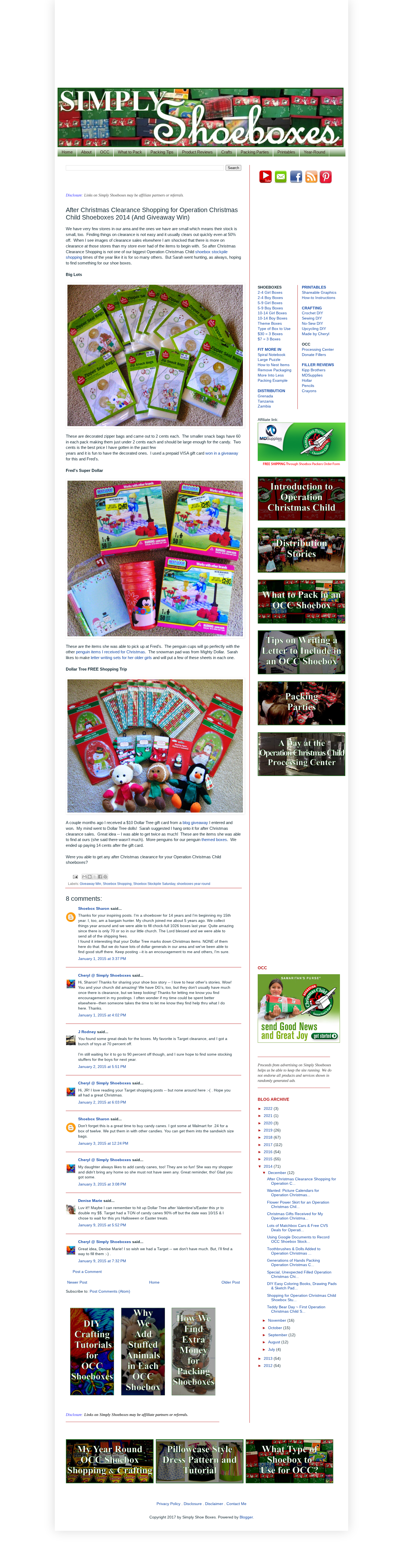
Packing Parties (255, 152)
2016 (269, 1152)
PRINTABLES (314, 287)
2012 (269, 1366)
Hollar (307, 380)
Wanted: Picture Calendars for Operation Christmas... (293, 1193)
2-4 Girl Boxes (270, 292)
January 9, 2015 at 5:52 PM (102, 1225)
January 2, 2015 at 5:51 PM (102, 1067)
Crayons (309, 391)
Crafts (226, 152)
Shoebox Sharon (93, 909)
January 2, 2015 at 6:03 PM (102, 1102)
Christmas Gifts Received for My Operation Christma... (295, 1216)
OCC (104, 152)
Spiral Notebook (271, 355)
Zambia (264, 406)
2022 (269, 1109)
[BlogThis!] (89, 876)
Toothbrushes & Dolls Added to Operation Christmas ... (293, 1251)
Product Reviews (197, 152)
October (275, 1328)
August (274, 1342)
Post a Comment (87, 1272)
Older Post (231, 1282)
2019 (269, 1130)
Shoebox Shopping (117, 884)
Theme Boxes (270, 323)
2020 (269, 1123)
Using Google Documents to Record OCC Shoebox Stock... (298, 1239)
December (277, 1173)
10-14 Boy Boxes (272, 318)
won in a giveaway (221, 453)
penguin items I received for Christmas (110, 652)
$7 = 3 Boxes (269, 339)
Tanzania (266, 401)
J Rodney (87, 1032)
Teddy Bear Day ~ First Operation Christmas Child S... (296, 1309)
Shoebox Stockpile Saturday (154, 884)
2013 (269, 1359)
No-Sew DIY (312, 323)
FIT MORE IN (269, 349)
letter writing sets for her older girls (121, 658)
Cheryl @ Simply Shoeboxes (104, 975)
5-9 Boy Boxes (270, 308)
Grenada (265, 396)
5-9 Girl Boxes (270, 303)
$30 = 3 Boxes (270, 334)
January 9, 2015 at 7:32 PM (102, 1261)
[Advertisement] (201, 41)
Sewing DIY (312, 318)
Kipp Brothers (313, 370)
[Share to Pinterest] (105, 876)
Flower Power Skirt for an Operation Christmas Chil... (298, 1204)
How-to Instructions (318, 298)
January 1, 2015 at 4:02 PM (102, 1015)
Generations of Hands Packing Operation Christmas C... (293, 1262)
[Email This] (84, 876)
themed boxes (213, 839)
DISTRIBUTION (271, 391)
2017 (269, 1145)
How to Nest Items (274, 365)
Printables (286, 152)
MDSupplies (312, 375)
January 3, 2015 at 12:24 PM (103, 1143)
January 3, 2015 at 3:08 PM (102, 1184)
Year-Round (314, 152)
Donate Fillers (314, 355)
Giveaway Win (90, 884)
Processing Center (318, 349)
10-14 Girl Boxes (272, 313)
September (278, 1335)
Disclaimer (214, 1504)
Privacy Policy (168, 1504)
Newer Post (77, 1282)
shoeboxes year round (193, 884)
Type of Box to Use (274, 329)
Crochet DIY (312, 313)
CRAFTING (312, 308)
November (277, 1320)
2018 (269, 1137)
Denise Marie (90, 1201)
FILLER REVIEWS (318, 365)
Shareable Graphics (319, 292)
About (86, 152)
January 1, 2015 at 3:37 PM (102, 959)
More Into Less (271, 375)
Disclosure (193, 1504)
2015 (269, 1159)
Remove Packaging (274, 370)
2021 (269, 1116)
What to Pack (130, 152)
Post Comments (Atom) (110, 1291)
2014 (269, 1166)
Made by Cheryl (315, 334)
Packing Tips (162, 152)
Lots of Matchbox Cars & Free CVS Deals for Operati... (297, 1228)
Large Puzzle (269, 360)
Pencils (308, 386)
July (272, 1349)
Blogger (246, 1517)
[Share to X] (95, 876)
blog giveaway (195, 822)
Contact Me (236, 1504)
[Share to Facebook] (100, 876)
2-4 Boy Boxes (270, 298)
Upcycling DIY (314, 329)
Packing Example (273, 380)
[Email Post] (75, 877)
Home (67, 152)
